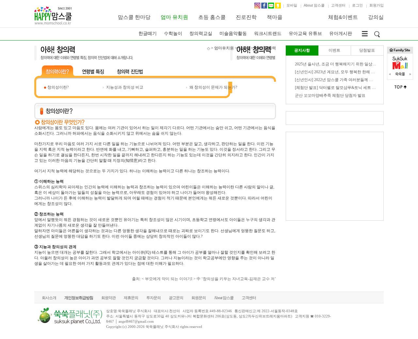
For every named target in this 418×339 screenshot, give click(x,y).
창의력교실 (200, 33)
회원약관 (108, 298)
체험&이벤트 (343, 17)
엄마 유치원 (174, 17)
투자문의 (153, 298)
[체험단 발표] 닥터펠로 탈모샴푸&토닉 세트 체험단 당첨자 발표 (350, 87)
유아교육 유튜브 (305, 33)
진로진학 (246, 17)
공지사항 (302, 50)
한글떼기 (147, 33)
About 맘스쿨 (314, 5)
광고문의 (176, 298)
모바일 (291, 5)
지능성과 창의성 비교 (124, 87)
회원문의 (198, 298)
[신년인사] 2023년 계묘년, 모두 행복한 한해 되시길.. (340, 72)
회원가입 (376, 5)
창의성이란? (58, 87)
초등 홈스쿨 (212, 17)
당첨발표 (367, 50)
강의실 (376, 17)
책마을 (274, 17)
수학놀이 (173, 33)
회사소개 (49, 298)
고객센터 (338, 5)
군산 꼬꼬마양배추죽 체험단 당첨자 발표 (330, 95)
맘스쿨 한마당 (134, 17)
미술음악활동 (233, 33)
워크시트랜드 (267, 33)
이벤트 (334, 50)
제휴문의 (131, 298)
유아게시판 (340, 33)
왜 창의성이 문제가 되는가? (213, 87)
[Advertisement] (334, 176)
